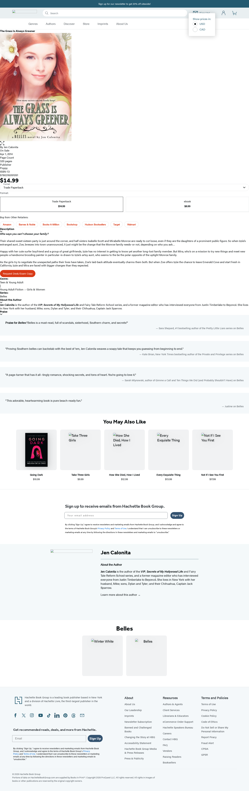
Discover (69, 24)
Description (7, 229)
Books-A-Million (51, 224)
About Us (122, 24)
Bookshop (72, 224)
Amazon (7, 224)
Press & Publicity (134, 758)
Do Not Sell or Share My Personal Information (214, 729)
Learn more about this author (119, 595)
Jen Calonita (11, 147)
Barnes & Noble (27, 224)
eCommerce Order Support (178, 721)
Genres (33, 24)
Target (116, 224)
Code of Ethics (209, 721)
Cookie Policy (208, 715)
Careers (167, 733)
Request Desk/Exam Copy (18, 273)
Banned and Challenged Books (138, 729)
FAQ (165, 745)
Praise (3, 311)
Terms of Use (208, 704)
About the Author (11, 299)
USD (202, 24)
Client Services (171, 710)
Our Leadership (133, 710)
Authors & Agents (173, 704)
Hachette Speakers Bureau (178, 727)
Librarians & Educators (176, 715)
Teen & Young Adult (11, 282)
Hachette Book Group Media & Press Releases (140, 750)
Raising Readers (172, 756)
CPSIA (204, 748)
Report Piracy (208, 737)
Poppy (4, 168)
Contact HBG (170, 739)
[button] (124, 143)
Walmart (131, 224)
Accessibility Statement (137, 743)
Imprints (103, 24)
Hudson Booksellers (95, 224)
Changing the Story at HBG (139, 737)
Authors (51, 24)
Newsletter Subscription (138, 721)
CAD (202, 29)
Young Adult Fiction (11, 289)
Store (86, 24)
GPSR (204, 754)
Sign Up (177, 515)
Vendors (167, 750)
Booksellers (169, 762)
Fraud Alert (207, 743)
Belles (3, 296)
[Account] (224, 13)
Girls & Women (36, 289)
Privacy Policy (209, 710)
